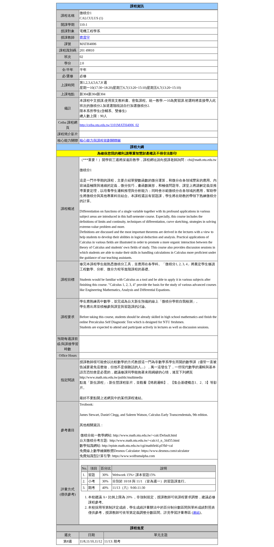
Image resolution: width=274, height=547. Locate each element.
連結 (196, 512)
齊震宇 (85, 37)
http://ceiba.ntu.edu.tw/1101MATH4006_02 (109, 125)
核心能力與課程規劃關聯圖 (100, 140)
